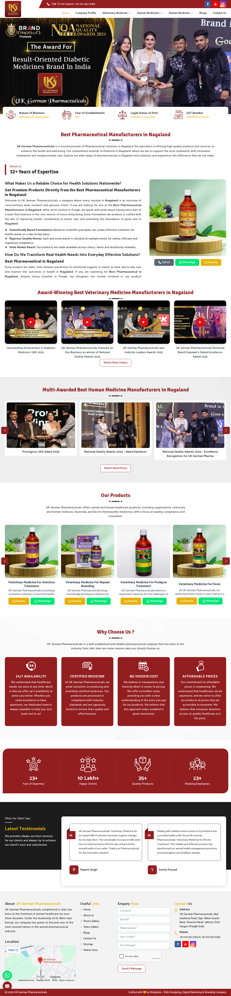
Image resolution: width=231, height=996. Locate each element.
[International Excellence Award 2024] (115, 425)
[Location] (40, 963)
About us (88, 915)
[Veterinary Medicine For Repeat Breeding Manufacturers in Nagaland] (143, 551)
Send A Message (131, 968)
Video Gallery (91, 927)
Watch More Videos (116, 362)
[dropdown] (129, 13)
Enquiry (212, 262)
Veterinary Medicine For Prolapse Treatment (199, 584)
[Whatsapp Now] (7, 975)
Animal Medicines (148, 13)
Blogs (203, 13)
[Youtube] (215, 4)
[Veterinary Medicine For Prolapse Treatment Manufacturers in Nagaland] (199, 551)
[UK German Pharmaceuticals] (13, 9)
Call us (165, 262)
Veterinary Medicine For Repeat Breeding (143, 584)
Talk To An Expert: (73, 4)
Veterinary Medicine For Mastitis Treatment (31, 584)
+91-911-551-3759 (189, 937)
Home (65, 13)
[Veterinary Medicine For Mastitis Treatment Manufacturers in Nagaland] (31, 551)
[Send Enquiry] (7, 986)
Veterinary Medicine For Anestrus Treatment (87, 584)
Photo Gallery (91, 921)
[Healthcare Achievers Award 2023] (190, 425)
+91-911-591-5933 (210, 937)
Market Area (90, 950)
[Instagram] (223, 4)
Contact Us (219, 13)
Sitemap (88, 944)
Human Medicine (179, 13)
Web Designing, (173, 992)
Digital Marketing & (193, 992)
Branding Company (215, 992)
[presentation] (4, 430)
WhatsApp (188, 262)
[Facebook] (208, 4)
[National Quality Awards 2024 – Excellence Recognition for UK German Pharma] (41, 425)
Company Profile (85, 13)
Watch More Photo (115, 468)
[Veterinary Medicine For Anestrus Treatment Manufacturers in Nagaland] (87, 551)
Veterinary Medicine (115, 13)
